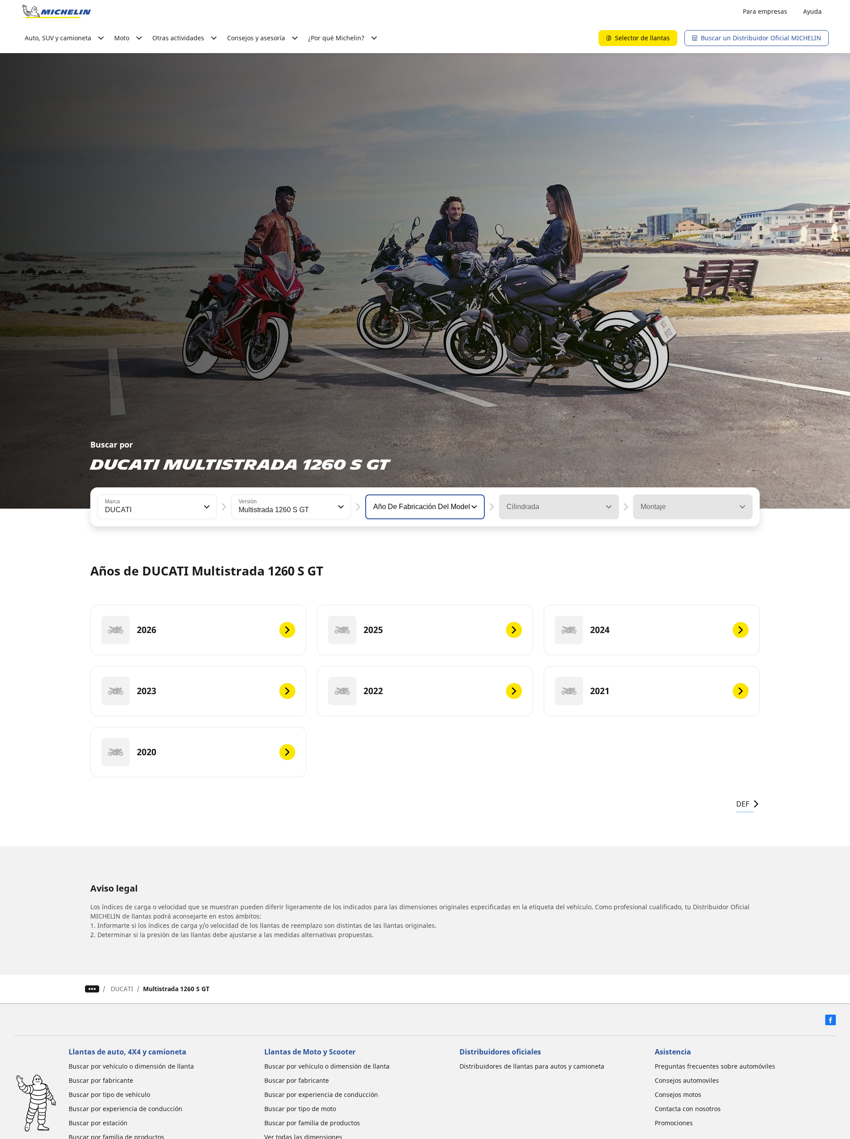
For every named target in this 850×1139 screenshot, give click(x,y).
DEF (742, 804)
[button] (205, 507)
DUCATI (122, 989)
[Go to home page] (56, 11)
